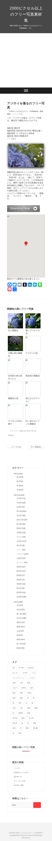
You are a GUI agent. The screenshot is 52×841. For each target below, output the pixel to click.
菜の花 (31, 718)
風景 (18, 622)
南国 (14, 683)
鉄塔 (14, 728)
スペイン (20, 562)
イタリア (20, 554)
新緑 (21, 693)
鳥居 (19, 733)
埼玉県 (19, 498)
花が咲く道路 (19, 785)
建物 (18, 627)
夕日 (21, 683)
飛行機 (35, 728)
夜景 (28, 683)
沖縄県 (19, 532)
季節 (15, 474)
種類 (15, 602)
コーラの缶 (15, 447)
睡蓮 (36, 708)
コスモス (32, 678)
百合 (21, 708)
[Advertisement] (26, 60)
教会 (14, 693)
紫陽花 (13, 139)
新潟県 (19, 524)
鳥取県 (19, 528)
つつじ (34, 673)
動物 (18, 648)
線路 (28, 713)
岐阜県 (19, 571)
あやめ (25, 673)
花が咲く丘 (18, 777)
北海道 (19, 541)
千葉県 (19, 503)
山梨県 (19, 558)
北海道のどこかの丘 (21, 772)
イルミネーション (19, 678)
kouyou (30, 668)
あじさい (16, 673)
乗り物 (19, 614)
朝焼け (29, 693)
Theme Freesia (26, 835)
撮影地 (16, 495)
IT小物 (21, 668)
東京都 (19, 511)
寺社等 (19, 618)
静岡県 (19, 575)
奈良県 (19, 515)
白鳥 (14, 708)
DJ (14, 668)
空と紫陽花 (37, 447)
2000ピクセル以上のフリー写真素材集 (26, 14)
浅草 (19, 703)
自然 (18, 609)
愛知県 (19, 579)
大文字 (15, 688)
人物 (18, 631)
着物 (28, 708)
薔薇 (34, 723)
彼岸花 (23, 688)
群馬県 (19, 592)
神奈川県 (30, 431)
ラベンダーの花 (19, 781)
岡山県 (19, 545)
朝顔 (14, 698)
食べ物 (19, 644)
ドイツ (19, 550)
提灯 (31, 688)
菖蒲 (22, 718)
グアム (19, 537)
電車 (27, 728)
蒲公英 (15, 723)
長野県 (19, 567)
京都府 (19, 597)
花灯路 (15, 718)
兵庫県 (19, 507)
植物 (21, 431)
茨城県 (19, 584)
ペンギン (17, 768)
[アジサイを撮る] (23, 206)
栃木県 (19, 588)
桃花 (21, 698)
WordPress (26, 838)
